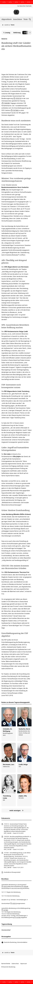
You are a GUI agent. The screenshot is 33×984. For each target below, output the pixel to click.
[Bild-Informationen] (14, 724)
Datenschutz (15, 963)
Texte (25, 19)
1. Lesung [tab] (6, 33)
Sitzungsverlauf (5, 930)
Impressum (23, 963)
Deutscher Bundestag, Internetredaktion (15, 942)
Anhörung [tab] (17, 33)
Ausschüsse (17, 19)
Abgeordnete (6, 19)
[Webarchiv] (16, 12)
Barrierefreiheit (5, 963)
